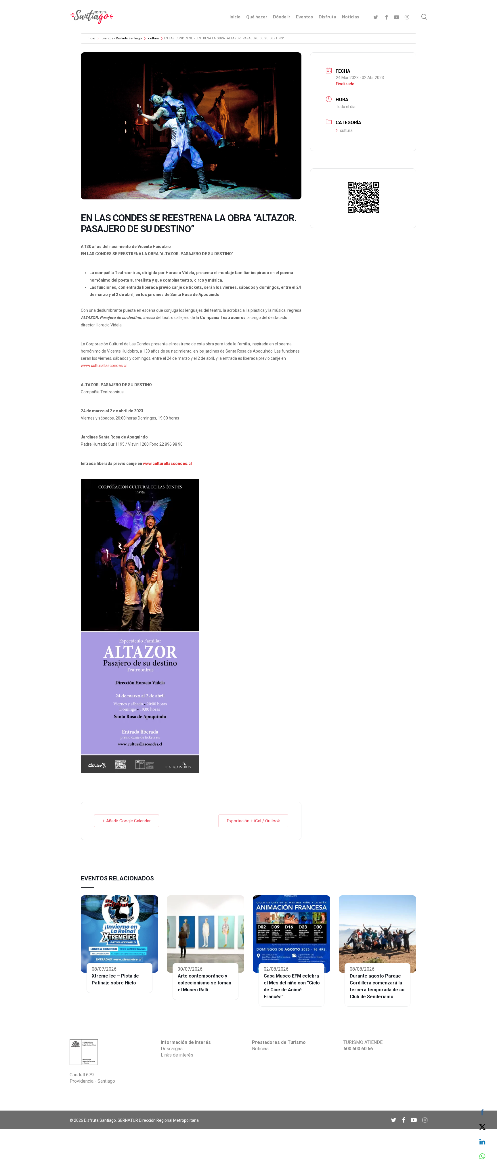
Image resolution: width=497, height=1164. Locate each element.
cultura (153, 38)
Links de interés (177, 1055)
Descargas (172, 1048)
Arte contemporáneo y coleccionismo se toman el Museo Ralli (204, 982)
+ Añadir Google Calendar (126, 821)
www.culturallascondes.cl (104, 365)
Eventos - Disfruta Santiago (122, 38)
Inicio (91, 38)
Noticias (260, 1048)
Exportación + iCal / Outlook (253, 821)
